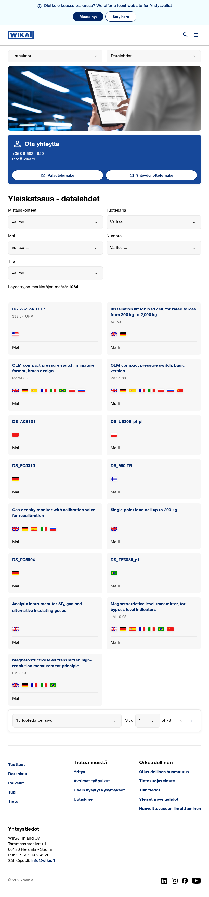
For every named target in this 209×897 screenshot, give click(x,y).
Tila (11, 261)
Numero (114, 236)
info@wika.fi (23, 159)
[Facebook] (185, 881)
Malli (12, 236)
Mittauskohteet (22, 210)
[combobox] (55, 222)
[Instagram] (175, 881)
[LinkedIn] (164, 881)
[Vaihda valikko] (196, 35)
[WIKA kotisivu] (21, 35)
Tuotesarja (116, 210)
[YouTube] (196, 881)
